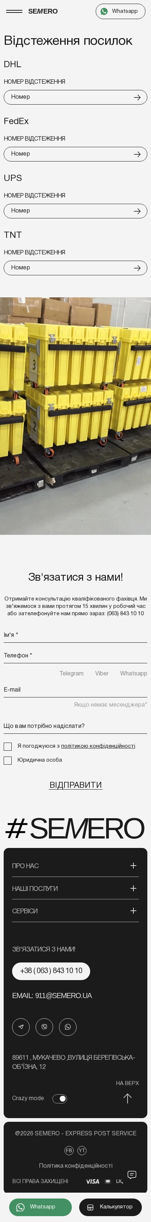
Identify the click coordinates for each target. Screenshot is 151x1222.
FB (69, 1150)
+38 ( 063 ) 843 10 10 (51, 971)
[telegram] (21, 1027)
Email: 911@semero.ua (51, 995)
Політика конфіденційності (76, 1166)
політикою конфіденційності (98, 746)
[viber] (44, 1027)
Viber (101, 674)
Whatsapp (133, 674)
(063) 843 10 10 (125, 613)
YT (82, 1150)
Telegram (71, 674)
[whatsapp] (68, 1027)
